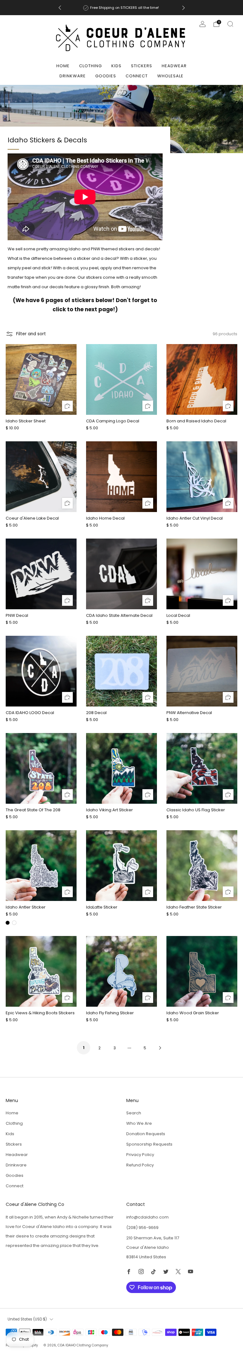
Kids (116, 66)
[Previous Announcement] (60, 7)
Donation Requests (145, 1134)
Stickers (141, 66)
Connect (137, 76)
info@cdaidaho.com (147, 1217)
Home (63, 66)
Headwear (174, 66)
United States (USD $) (27, 1319)
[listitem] (121, 7)
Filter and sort (31, 334)
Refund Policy (140, 1165)
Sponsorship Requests (149, 1144)
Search (133, 1113)
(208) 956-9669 (142, 1228)
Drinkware (72, 76)
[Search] (230, 24)
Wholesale (170, 76)
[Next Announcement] (183, 7)
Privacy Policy (140, 1155)
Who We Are (139, 1123)
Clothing (90, 66)
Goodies (105, 76)
